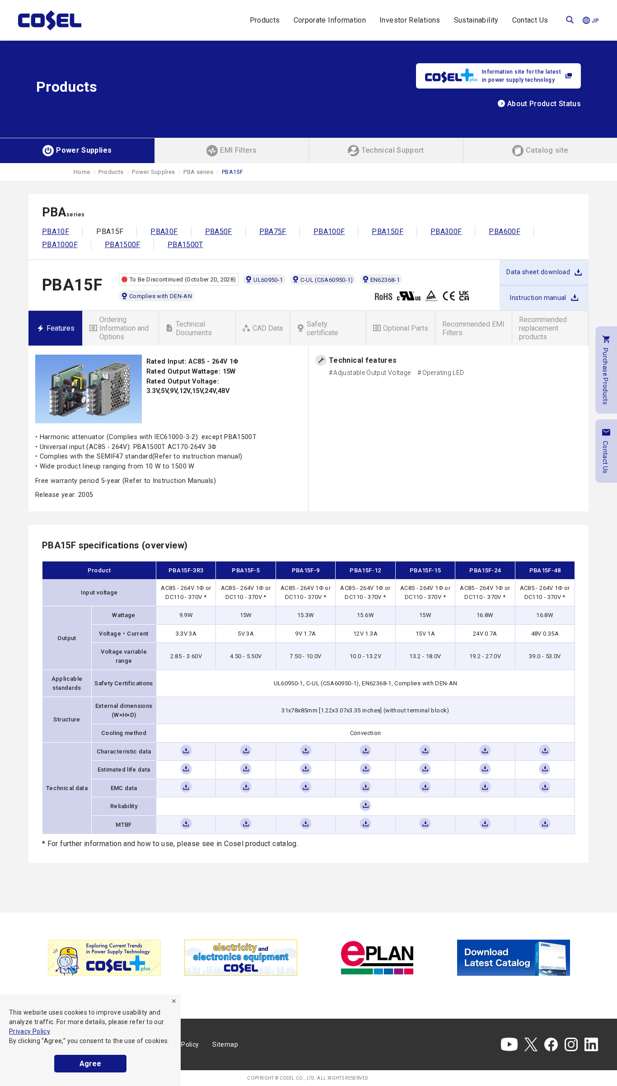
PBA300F (446, 231)
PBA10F (55, 231)
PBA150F (387, 231)
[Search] (570, 20)
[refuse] (174, 1001)
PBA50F (218, 231)
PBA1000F (60, 244)
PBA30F (164, 231)
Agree (90, 1063)
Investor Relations (409, 20)
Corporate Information (330, 20)
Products (265, 20)
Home (82, 172)
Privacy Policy (29, 1031)
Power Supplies (153, 172)
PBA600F (504, 231)
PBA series (198, 172)
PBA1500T (185, 244)
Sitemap (225, 1044)
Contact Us (530, 20)
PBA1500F (122, 244)
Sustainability (476, 20)
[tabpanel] (104, 958)
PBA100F (329, 231)
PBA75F (272, 231)
